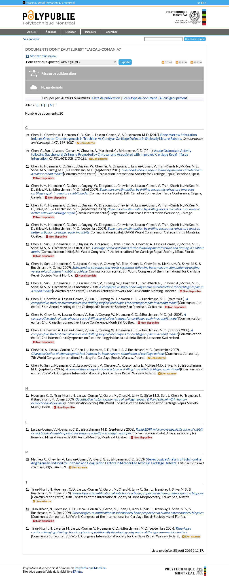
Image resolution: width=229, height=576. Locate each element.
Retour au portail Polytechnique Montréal (49, 2)
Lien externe (87, 143)
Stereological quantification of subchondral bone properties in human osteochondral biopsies (137, 493)
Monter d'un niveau (43, 56)
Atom (168, 62)
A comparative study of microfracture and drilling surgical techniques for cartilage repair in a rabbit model (109, 301)
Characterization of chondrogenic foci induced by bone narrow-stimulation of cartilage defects (97, 353)
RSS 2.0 (197, 62)
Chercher (111, 31)
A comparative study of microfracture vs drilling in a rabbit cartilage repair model (123, 369)
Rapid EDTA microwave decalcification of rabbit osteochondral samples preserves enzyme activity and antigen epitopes (116, 431)
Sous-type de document (140, 98)
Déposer (71, 31)
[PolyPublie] (49, 26)
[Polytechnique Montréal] (183, 570)
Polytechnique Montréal (90, 568)
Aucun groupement (173, 98)
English (201, 2)
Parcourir (90, 31)
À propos (51, 31)
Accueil (31, 31)
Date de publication (106, 98)
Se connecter (31, 39)
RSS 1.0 (182, 62)
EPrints (77, 571)
